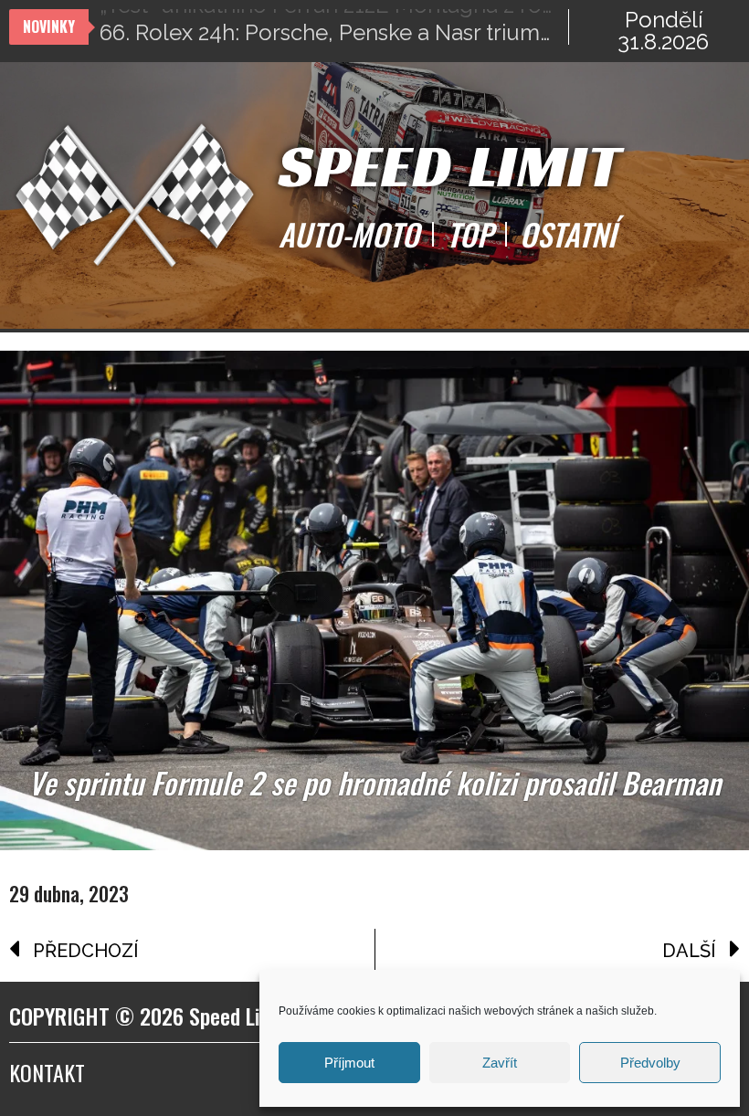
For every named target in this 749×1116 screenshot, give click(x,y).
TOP (469, 235)
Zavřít (499, 1062)
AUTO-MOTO (349, 235)
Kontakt (47, 1072)
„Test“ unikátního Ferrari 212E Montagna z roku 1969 (334, 27)
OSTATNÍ (568, 235)
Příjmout (349, 1062)
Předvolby (650, 1062)
